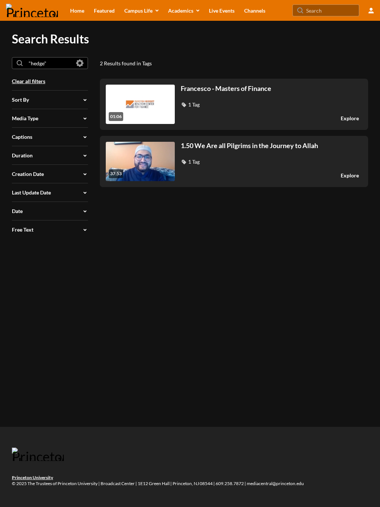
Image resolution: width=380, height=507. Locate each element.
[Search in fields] (80, 63)
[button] (190, 104)
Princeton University (32, 477)
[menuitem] (77, 10)
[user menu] (371, 10)
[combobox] (49, 63)
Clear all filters (28, 81)
